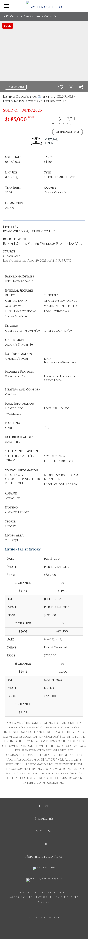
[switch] (61, 87)
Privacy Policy (55, 892)
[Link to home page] (44, 6)
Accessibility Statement (30, 897)
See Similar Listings (67, 132)
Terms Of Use (27, 892)
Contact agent (16, 87)
